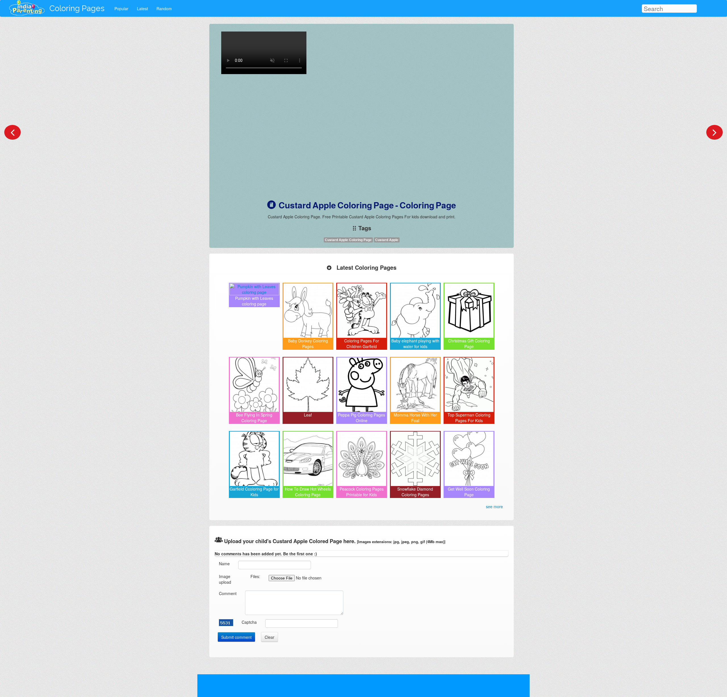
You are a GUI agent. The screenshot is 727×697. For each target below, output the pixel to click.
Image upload (225, 579)
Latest (142, 8)
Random (164, 8)
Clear (269, 637)
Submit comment (236, 637)
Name (224, 563)
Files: (255, 576)
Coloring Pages (77, 8)
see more (494, 506)
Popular (121, 8)
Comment (228, 593)
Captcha (249, 622)
